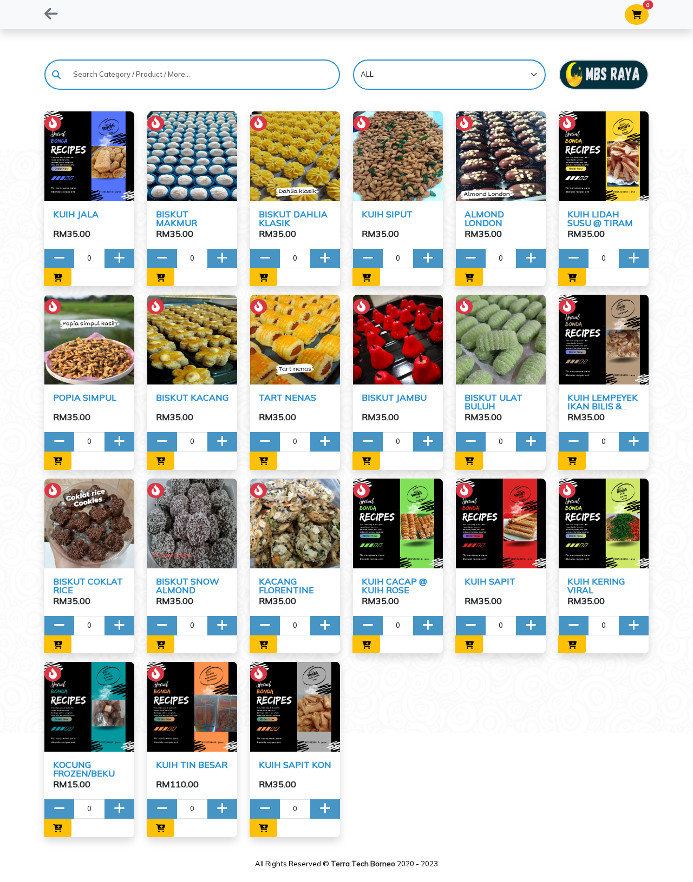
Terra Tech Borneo (363, 863)
